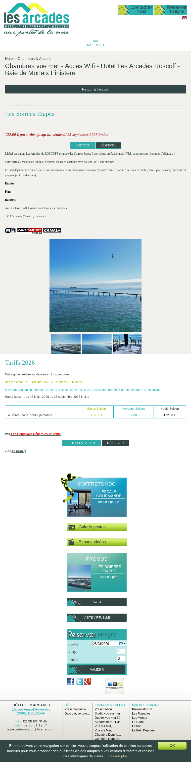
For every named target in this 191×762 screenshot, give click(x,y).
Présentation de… (77, 709)
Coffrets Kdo (97, 484)
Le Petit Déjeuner (144, 730)
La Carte (138, 722)
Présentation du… (144, 709)
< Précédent (15, 451)
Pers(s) (73, 660)
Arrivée (73, 645)
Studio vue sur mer (107, 713)
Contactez (142, 9)
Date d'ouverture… (77, 713)
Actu (97, 602)
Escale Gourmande (108, 494)
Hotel (9, 58)
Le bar (136, 726)
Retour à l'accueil (95, 89)
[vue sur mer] (95, 286)
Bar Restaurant (145, 705)
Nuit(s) (72, 652)
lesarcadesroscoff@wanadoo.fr (31, 729)
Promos (96, 559)
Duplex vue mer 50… (109, 717)
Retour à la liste (81, 443)
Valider (97, 670)
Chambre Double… (108, 734)
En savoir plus (116, 756)
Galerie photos (90, 527)
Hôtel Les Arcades (31, 705)
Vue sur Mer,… (105, 726)
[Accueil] (36, 35)
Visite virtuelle (97, 617)
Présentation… (105, 709)
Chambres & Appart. (34, 58)
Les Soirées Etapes (108, 569)
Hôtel (70, 705)
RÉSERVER (108, 145)
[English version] (184, 18)
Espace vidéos (90, 541)
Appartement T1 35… (109, 722)
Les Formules (141, 713)
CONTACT (83, 145)
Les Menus (139, 717)
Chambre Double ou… (110, 739)
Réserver (177, 9)
